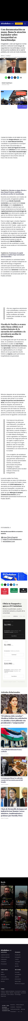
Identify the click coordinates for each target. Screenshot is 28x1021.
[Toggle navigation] (25, 23)
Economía (18, 991)
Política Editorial (5, 957)
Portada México (22, 57)
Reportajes (18, 981)
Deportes (3, 996)
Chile (2, 972)
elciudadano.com (9, 541)
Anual (22, 616)
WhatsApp (14, 591)
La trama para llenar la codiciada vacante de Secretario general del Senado (12, 780)
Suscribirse (14, 636)
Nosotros (12, 1004)
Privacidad (4, 964)
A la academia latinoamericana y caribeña (11, 750)
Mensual (16, 616)
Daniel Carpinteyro (7, 83)
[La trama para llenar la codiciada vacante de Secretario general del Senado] (14, 766)
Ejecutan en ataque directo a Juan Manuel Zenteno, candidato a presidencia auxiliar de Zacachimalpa (13, 192)
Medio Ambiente (10, 991)
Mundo (3, 981)
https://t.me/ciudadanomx (12, 539)
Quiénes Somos (5, 955)
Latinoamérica (5, 979)
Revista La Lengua (20, 983)
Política (3, 991)
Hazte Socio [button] (19, 23)
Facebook (17, 955)
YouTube (23, 591)
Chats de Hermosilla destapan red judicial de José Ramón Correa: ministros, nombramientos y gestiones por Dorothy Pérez (14, 812)
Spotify (17, 966)
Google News (5, 592)
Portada (17, 972)
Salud (7, 993)
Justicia (3, 993)
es (18, 1011)
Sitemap (23, 1009)
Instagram (18, 957)
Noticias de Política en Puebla (9, 57)
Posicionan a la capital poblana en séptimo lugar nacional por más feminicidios (13, 254)
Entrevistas (18, 979)
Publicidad (3, 959)
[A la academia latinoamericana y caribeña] (14, 738)
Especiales (17, 993)
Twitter (17, 959)
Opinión (17, 977)
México (3, 55)
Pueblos (24, 991)
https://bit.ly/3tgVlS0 (10, 537)
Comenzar (14, 654)
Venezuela (3, 977)
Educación (4, 994)
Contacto (3, 961)
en (21, 1011)
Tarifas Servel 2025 (15, 1009)
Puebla (8, 55)
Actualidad (18, 974)
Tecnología (18, 994)
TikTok (16, 964)
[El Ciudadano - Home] (7, 24)
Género (12, 993)
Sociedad (23, 993)
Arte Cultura (10, 994)
